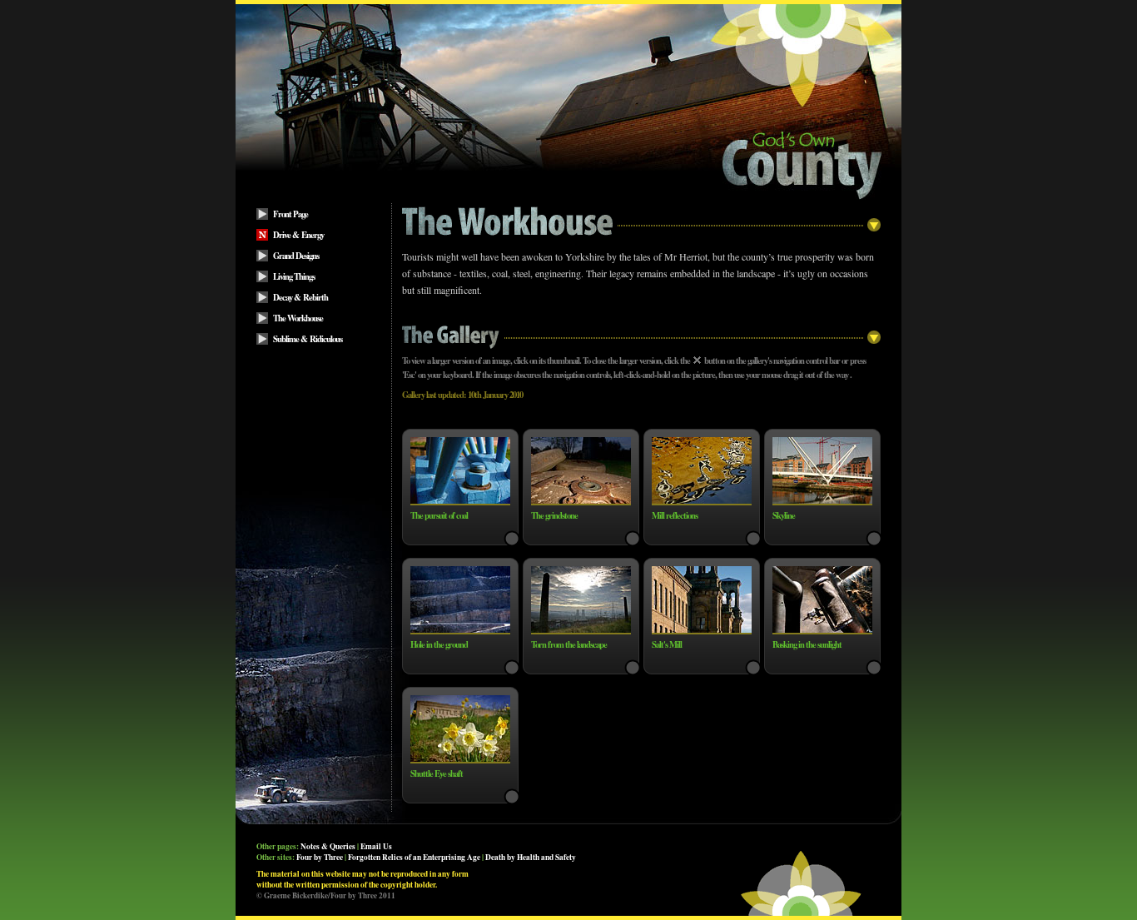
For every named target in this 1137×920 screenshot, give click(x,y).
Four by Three (319, 857)
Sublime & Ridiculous (307, 339)
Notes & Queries (327, 846)
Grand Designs (296, 255)
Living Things (294, 276)
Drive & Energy (298, 234)
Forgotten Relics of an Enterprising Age (414, 857)
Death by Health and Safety (530, 857)
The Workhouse (298, 318)
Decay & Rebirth (300, 297)
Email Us (376, 846)
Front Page (290, 214)
